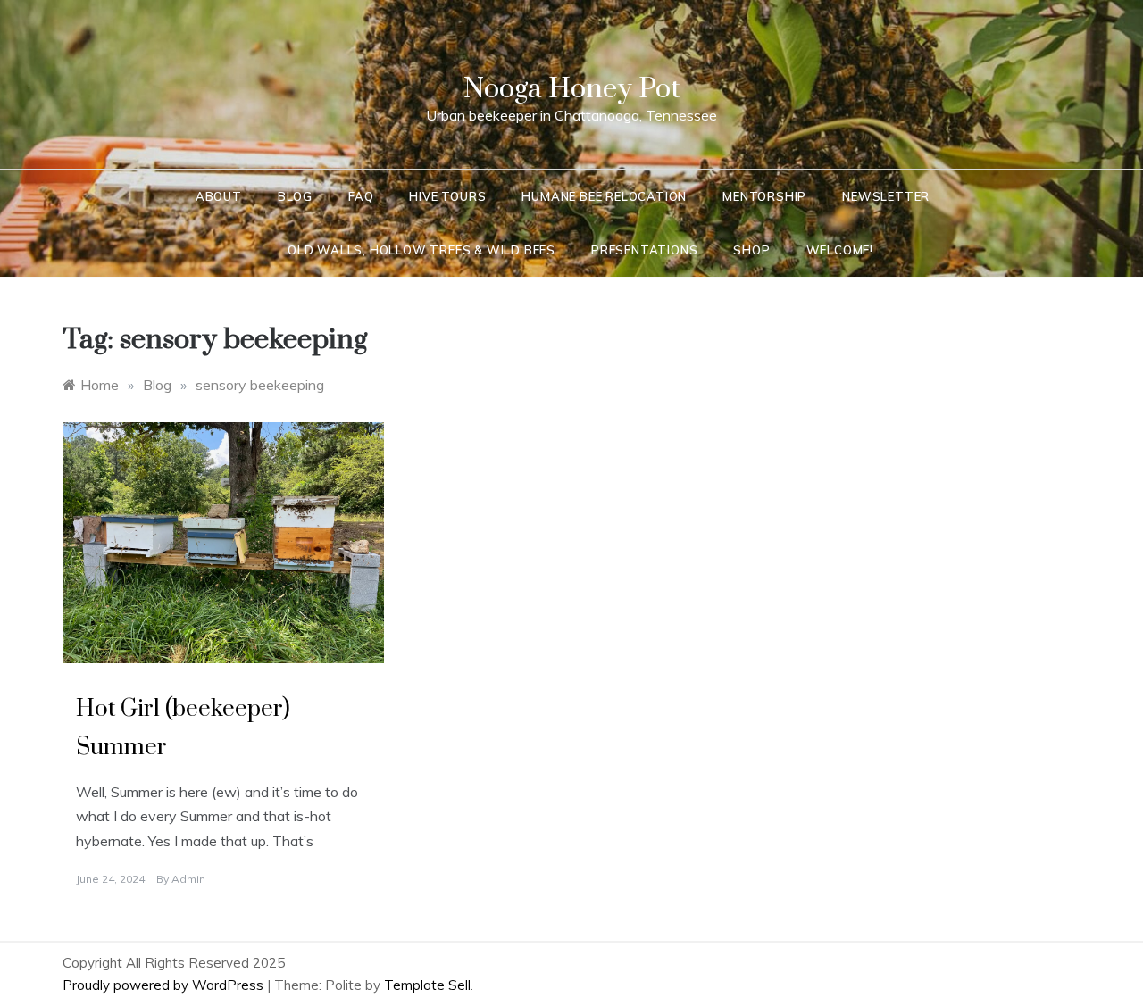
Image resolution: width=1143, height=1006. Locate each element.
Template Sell (427, 985)
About (219, 196)
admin (188, 878)
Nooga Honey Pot (571, 88)
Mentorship (764, 196)
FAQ (360, 196)
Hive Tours (447, 196)
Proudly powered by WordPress (165, 985)
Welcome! (839, 250)
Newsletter (886, 196)
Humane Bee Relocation (604, 196)
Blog (295, 196)
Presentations (644, 250)
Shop (751, 250)
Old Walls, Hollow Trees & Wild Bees (421, 250)
